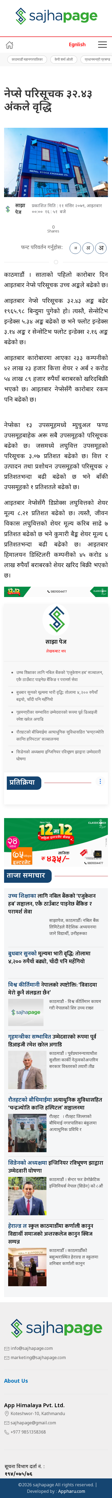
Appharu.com (71, 1492)
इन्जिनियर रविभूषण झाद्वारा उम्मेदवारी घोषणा (55, 1167)
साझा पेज (20, 209)
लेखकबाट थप (56, 651)
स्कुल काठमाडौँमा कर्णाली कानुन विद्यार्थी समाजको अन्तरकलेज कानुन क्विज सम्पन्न (50, 1234)
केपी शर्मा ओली (64, 59)
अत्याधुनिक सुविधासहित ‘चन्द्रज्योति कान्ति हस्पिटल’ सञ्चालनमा (55, 1103)
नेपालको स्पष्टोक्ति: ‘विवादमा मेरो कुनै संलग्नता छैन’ (52, 988)
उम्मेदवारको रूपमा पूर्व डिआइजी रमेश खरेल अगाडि (52, 1040)
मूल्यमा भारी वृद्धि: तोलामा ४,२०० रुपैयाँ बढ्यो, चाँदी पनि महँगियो (49, 957)
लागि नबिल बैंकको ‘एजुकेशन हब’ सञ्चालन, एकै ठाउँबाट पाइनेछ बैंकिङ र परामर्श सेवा (52, 903)
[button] (102, 45)
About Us (16, 1381)
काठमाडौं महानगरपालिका (27, 59)
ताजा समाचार (26, 876)
